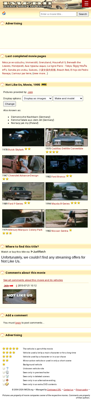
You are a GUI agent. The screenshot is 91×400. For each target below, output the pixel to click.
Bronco (61, 176)
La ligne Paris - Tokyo (59, 65)
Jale (30, 92)
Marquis (23, 229)
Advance (24, 175)
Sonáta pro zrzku (17, 69)
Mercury (12, 229)
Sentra (64, 230)
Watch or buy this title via (15, 251)
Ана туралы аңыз (35, 65)
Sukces (33, 69)
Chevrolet (13, 175)
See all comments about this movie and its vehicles (33, 280)
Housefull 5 (59, 62)
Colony (32, 229)
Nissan (55, 230)
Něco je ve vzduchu (13, 62)
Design (34, 175)
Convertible (76, 148)
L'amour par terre (21, 73)
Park (39, 229)
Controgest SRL (54, 389)
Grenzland (45, 62)
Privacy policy (82, 389)
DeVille (66, 148)
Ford (54, 176)
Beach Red (63, 69)
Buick (11, 149)
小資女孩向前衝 (47, 69)
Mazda (55, 203)
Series (19, 203)
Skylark (19, 149)
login (18, 322)
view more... (40, 73)
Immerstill (32, 62)
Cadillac (56, 148)
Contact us (68, 389)
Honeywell (17, 65)
